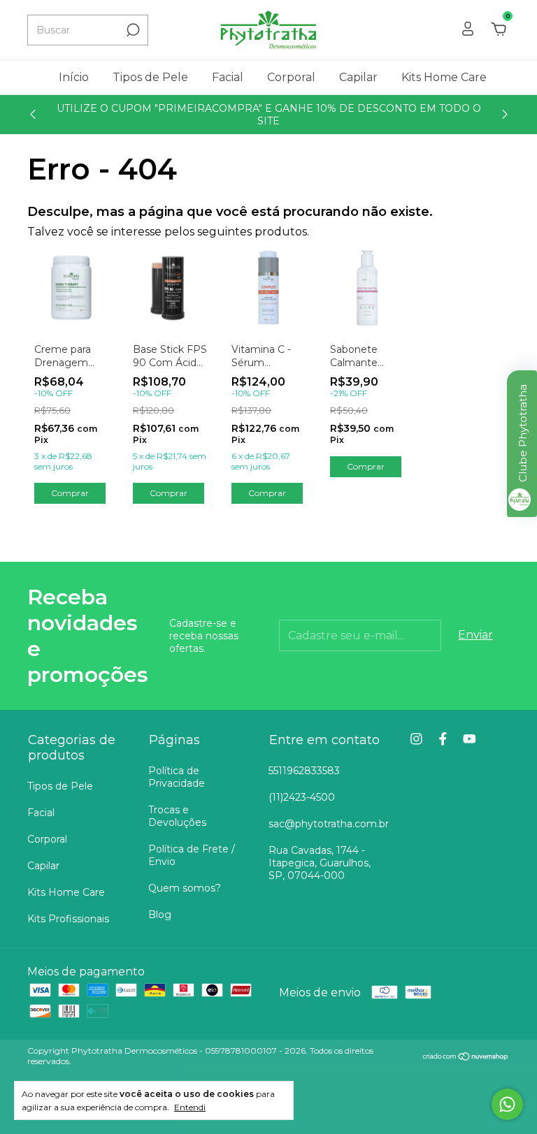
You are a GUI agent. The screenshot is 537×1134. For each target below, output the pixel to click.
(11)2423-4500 (301, 797)
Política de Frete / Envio (191, 855)
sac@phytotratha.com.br (328, 823)
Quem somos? (184, 888)
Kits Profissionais (68, 919)
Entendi (190, 1107)
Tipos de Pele (150, 77)
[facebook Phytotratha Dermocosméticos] (443, 739)
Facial (227, 77)
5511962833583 (304, 770)
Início (74, 77)
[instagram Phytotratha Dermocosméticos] (416, 739)
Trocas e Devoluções (177, 816)
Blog (159, 914)
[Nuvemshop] (466, 1057)
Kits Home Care (444, 77)
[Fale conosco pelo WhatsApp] (507, 1104)
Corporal (291, 77)
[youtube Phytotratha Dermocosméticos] (469, 739)
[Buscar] (132, 30)
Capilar (358, 77)
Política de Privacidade (176, 777)
